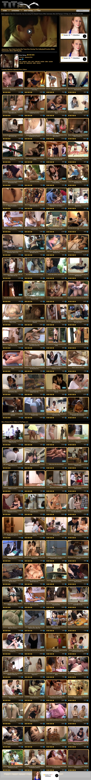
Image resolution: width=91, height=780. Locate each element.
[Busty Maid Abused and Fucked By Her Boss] (78, 610)
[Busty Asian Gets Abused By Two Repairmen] (78, 281)
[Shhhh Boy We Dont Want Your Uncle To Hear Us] (78, 211)
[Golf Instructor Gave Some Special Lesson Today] (56, 328)
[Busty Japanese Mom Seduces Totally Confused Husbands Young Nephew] (78, 633)
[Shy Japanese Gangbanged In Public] (35, 258)
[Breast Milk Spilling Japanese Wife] (56, 258)
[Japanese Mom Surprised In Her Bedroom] (35, 727)
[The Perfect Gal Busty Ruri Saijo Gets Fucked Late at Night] (35, 72)
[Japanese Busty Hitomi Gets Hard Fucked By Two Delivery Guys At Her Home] (56, 633)
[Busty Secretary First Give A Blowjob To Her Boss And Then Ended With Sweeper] (78, 72)
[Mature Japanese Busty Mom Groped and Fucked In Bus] (35, 397)
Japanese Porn (28, 57)
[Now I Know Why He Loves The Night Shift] (35, 633)
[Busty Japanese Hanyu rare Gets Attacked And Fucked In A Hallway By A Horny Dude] (35, 703)
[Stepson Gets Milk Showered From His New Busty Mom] (13, 72)
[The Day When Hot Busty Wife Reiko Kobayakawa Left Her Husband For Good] (56, 680)
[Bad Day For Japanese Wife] (56, 471)
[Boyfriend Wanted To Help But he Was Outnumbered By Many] (13, 727)
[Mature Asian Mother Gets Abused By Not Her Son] (56, 374)
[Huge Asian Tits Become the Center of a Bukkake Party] (56, 235)
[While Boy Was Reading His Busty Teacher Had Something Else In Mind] (35, 448)
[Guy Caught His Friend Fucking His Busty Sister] (56, 657)
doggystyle (29, 63)
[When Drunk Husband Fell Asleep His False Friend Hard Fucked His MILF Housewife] (56, 727)
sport (32, 61)
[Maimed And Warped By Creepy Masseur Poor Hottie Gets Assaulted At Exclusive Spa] (35, 328)
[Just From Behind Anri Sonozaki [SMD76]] (78, 328)
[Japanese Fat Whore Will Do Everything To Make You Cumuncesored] (13, 610)
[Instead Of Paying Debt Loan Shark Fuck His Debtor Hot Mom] (13, 424)
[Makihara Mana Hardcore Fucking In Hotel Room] (13, 351)
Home (5, 11)
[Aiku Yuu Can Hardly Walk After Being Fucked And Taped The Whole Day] (13, 517)
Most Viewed (28, 11)
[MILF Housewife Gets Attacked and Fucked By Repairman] (56, 517)
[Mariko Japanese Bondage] (78, 351)
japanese (24, 61)
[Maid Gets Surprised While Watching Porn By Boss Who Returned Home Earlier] (78, 304)
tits (25, 63)
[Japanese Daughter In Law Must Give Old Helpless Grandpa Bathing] (13, 471)
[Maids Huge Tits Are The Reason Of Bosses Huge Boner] (35, 657)
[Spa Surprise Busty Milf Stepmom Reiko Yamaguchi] (78, 424)
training (42, 61)
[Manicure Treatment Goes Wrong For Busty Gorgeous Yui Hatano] (56, 351)
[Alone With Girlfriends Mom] (56, 281)
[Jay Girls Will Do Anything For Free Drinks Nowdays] (13, 397)
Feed (39, 11)
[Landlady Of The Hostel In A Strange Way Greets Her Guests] (35, 680)
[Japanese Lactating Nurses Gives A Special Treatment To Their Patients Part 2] (78, 750)
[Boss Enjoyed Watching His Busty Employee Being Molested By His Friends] (35, 494)
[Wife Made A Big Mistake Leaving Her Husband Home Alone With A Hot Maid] (56, 142)
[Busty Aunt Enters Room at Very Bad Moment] (35, 471)
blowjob (21, 63)
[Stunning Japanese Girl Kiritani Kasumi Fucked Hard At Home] (35, 95)
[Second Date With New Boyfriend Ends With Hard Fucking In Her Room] (78, 517)
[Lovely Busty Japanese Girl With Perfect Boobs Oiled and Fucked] (35, 564)
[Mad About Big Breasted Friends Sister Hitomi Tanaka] (13, 304)
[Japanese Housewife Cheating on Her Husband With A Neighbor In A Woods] (56, 541)
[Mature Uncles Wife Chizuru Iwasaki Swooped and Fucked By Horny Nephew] (78, 397)
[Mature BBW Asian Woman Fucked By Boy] (56, 703)
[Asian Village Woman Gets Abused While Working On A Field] (13, 750)
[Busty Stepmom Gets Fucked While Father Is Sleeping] (35, 304)
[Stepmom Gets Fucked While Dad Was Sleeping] (35, 517)
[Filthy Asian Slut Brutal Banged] (56, 448)
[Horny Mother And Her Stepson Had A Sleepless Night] (35, 281)
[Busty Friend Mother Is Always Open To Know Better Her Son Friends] (13, 258)
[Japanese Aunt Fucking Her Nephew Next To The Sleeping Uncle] (78, 235)
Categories (15, 11)
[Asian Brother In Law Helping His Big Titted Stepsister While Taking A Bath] (35, 541)
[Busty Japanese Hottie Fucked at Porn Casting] (35, 142)
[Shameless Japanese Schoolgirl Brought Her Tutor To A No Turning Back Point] (13, 680)
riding (46, 61)
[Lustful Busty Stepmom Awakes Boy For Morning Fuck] (78, 258)
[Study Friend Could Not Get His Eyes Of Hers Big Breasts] (13, 142)
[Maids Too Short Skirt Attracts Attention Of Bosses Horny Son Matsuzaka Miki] (78, 471)
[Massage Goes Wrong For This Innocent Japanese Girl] (13, 703)
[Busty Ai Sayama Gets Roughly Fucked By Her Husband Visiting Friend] (13, 165)
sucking (51, 61)
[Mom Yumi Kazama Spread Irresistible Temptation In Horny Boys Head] (13, 494)
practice (39, 63)
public (34, 63)
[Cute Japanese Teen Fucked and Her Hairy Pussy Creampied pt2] (13, 188)
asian (29, 61)
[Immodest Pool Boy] (35, 165)
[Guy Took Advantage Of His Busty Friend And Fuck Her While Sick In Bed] (13, 374)
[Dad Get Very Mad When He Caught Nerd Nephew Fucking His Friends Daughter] (13, 657)
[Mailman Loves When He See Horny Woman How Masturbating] (13, 328)
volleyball (37, 61)
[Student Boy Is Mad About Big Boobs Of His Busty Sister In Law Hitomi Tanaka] (56, 118)
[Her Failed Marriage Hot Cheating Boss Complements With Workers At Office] (35, 750)
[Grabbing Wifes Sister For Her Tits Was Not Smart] (56, 95)
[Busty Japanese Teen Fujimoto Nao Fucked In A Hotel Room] (56, 750)
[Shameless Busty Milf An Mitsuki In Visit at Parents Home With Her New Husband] (78, 448)
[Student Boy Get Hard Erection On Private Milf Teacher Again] (13, 118)
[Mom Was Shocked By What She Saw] (13, 281)
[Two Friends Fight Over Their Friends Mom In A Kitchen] (78, 541)
